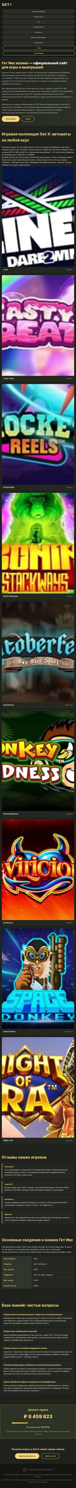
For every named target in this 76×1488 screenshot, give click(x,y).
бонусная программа (38, 37)
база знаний (38, 42)
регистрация (39, 53)
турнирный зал (38, 27)
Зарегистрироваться (27, 1456)
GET (7, 4)
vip (38, 22)
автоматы (38, 32)
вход (39, 48)
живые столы (38, 16)
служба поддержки (38, 11)
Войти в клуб (50, 1456)
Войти (28, 119)
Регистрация (11, 119)
